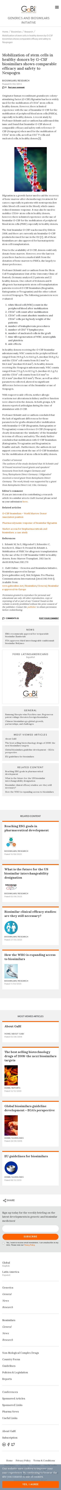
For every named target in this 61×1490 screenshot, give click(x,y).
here (25, 501)
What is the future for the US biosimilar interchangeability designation (25, 779)
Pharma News (10, 1411)
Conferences (10, 1392)
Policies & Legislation (15, 1372)
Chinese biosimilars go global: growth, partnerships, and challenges (24, 722)
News (5, 1300)
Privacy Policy (29, 1245)
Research (28, 32)
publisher (31, 607)
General (6, 1294)
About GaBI (10, 738)
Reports (7, 1379)
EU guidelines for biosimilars (19, 756)
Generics (7, 1287)
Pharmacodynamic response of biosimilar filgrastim (29, 523)
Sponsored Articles (13, 1398)
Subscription (9, 1437)
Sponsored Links (12, 1405)
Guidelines (8, 1366)
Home (5, 32)
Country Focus (11, 1359)
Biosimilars (16, 32)
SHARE (10, 1200)
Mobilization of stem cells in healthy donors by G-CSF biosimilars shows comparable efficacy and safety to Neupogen (27, 39)
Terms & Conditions (44, 1460)
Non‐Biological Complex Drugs (20, 1352)
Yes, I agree (31, 1484)
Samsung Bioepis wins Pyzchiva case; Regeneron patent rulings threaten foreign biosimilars (29, 715)
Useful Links (9, 1418)
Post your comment (16, 87)
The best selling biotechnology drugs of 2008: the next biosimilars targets (30, 1056)
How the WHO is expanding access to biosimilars (29, 792)
